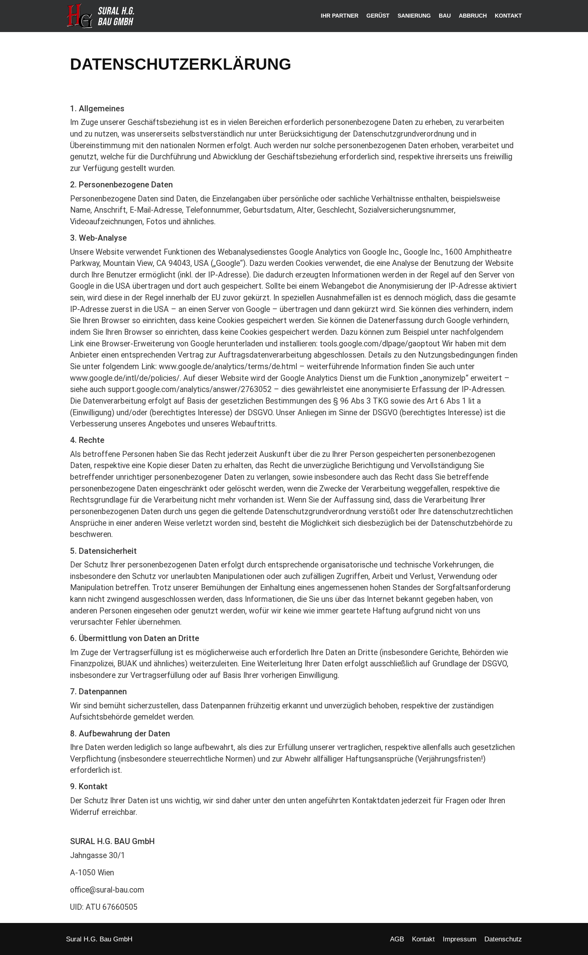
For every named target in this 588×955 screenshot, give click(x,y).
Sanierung (414, 16)
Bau (445, 16)
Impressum (459, 939)
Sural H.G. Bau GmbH (99, 939)
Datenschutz (503, 939)
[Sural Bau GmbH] (102, 16)
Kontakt (508, 16)
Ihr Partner (339, 16)
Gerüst (378, 16)
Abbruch (473, 16)
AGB (397, 939)
